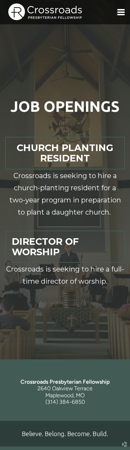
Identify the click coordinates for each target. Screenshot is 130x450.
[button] (65, 153)
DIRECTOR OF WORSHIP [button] (45, 247)
